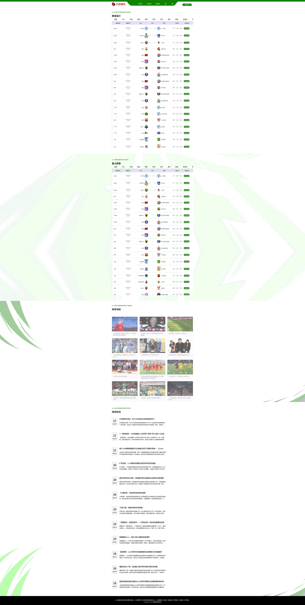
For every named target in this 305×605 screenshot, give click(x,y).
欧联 (176, 19)
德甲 (146, 19)
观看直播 (186, 28)
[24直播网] (118, 5)
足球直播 (140, 3)
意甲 (169, 19)
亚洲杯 (185, 19)
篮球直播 (149, 3)
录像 (172, 3)
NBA (123, 19)
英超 (115, 19)
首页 (132, 3)
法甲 (161, 19)
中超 (131, 19)
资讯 (166, 3)
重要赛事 (158, 3)
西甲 (153, 19)
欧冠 (138, 19)
